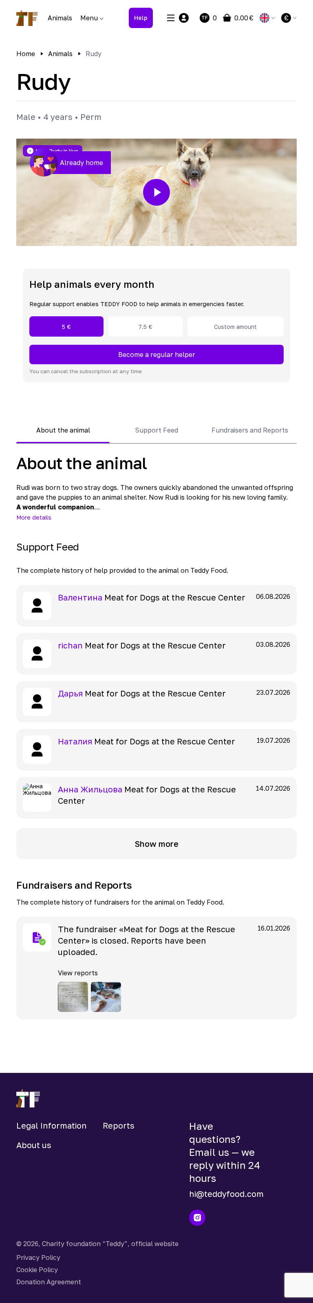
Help (141, 17)
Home (25, 54)
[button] (156, 192)
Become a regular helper (156, 354)
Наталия (75, 741)
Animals (60, 18)
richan (70, 645)
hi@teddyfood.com (226, 1194)
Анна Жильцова (90, 789)
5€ (66, 326)
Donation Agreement (48, 1282)
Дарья (70, 693)
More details (33, 517)
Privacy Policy (38, 1257)
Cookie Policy (37, 1270)
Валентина (80, 597)
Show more (157, 843)
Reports (118, 1125)
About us (33, 1145)
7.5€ (145, 326)
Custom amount (235, 326)
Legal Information (51, 1125)
